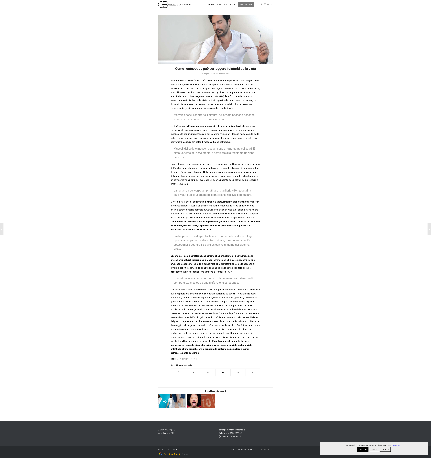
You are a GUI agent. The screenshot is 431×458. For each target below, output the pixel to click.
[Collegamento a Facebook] (261, 4)
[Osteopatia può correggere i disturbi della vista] (215, 39)
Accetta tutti (362, 449)
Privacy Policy (396, 445)
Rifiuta (374, 449)
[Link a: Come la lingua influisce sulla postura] (194, 401)
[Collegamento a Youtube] (268, 4)
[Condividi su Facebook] (178, 372)
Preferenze (385, 449)
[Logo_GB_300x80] (174, 4)
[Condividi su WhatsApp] (208, 372)
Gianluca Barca (224, 74)
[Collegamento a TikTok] (271, 4)
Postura (193, 359)
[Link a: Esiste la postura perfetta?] (165, 401)
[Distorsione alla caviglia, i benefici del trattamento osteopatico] (1, 229)
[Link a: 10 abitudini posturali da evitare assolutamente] (208, 401)
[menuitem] (211, 4)
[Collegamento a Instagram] (265, 4)
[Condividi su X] (193, 372)
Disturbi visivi (183, 359)
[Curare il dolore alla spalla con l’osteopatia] (429, 229)
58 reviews (185, 454)
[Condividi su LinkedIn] (223, 372)
